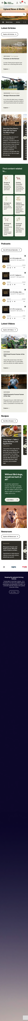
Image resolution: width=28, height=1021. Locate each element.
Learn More (10, 500)
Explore (6, 69)
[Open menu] (3, 22)
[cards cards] (25, 138)
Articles (18, 22)
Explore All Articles (8, 34)
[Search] (25, 14)
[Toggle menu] (2, 2)
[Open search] (25, 2)
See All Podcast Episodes (10, 250)
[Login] (17, 2)
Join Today (13, 592)
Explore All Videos (8, 330)
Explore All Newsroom (9, 536)
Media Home (9, 22)
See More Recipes (8, 421)
